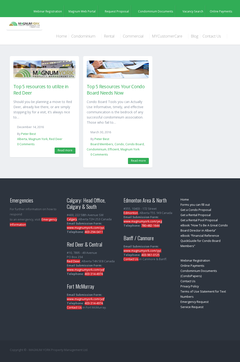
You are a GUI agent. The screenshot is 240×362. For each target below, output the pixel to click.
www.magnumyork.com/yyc (86, 228)
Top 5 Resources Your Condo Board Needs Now (116, 89)
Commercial (133, 36)
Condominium (83, 36)
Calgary (72, 219)
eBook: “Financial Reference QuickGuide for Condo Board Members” (200, 241)
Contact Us (212, 36)
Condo (119, 144)
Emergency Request (194, 302)
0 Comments (26, 144)
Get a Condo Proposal (195, 210)
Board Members (101, 144)
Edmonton (131, 213)
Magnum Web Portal (82, 11)
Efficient (113, 149)
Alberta (22, 139)
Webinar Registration (48, 11)
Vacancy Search (193, 11)
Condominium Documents (155, 11)
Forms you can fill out (195, 205)
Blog (194, 36)
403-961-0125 (150, 255)
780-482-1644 (150, 226)
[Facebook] (228, 5)
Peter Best (28, 134)
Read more (65, 150)
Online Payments (221, 11)
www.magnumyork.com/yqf (86, 270)
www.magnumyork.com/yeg (143, 221)
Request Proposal (117, 11)
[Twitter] (214, 5)
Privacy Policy (189, 286)
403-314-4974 (94, 274)
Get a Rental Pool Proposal (199, 220)
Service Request (191, 307)
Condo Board (134, 144)
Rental (109, 36)
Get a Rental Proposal (195, 215)
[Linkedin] (221, 5)
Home (61, 36)
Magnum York (38, 139)
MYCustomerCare (167, 36)
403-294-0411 (94, 232)
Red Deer (55, 139)
